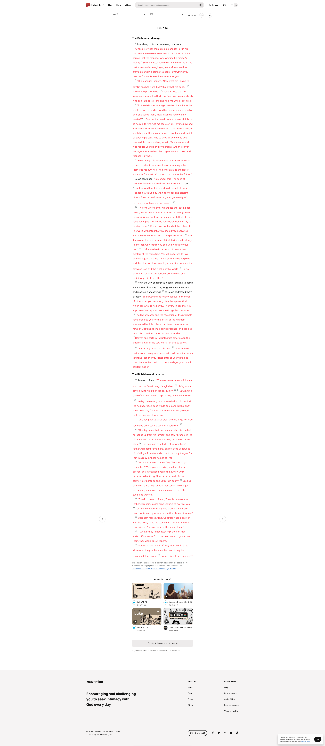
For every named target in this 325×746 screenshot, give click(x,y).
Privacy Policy (108, 731)
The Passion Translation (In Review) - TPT (155, 650)
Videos (128, 5)
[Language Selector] (224, 5)
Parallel (193, 15)
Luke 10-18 (145, 602)
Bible (110, 5)
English (135, 650)
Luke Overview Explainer (181, 627)
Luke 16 (115, 14)
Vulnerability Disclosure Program (99, 734)
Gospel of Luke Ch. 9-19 (181, 602)
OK (318, 739)
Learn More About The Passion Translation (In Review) (154, 568)
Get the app (213, 5)
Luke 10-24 (145, 627)
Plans (118, 5)
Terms (117, 731)
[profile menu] (234, 5)
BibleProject (142, 605)
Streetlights (173, 630)
